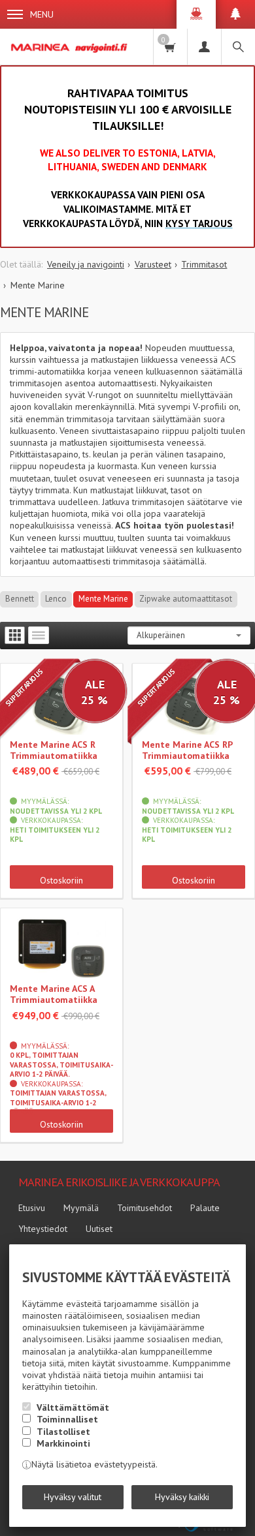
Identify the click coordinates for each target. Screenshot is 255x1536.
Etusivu (31, 1208)
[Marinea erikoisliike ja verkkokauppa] (70, 47)
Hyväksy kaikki (182, 1497)
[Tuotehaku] (238, 47)
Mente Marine (103, 598)
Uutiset (99, 1229)
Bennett (19, 598)
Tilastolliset (63, 1431)
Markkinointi (63, 1443)
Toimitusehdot (144, 1208)
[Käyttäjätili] (204, 47)
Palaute (205, 1208)
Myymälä (81, 1208)
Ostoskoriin (61, 880)
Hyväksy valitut (72, 1497)
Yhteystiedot (42, 1229)
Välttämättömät (73, 1407)
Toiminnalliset (67, 1419)
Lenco (56, 598)
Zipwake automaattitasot (185, 598)
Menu (42, 14)
